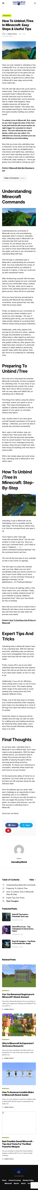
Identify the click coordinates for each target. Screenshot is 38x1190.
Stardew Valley (28, 1180)
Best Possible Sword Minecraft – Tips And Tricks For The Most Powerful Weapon (18, 1144)
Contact (30, 1183)
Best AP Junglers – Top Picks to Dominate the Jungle (23, 942)
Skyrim (16, 1183)
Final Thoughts (12, 901)
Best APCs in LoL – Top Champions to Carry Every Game (22, 929)
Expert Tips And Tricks (15, 898)
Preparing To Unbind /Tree (16, 888)
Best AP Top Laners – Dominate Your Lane (20, 915)
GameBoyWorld (19, 862)
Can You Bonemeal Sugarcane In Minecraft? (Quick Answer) (18, 995)
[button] (3, 3)
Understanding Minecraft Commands (20, 885)
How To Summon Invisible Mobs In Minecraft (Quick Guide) (18, 1093)
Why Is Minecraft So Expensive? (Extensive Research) (18, 1044)
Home (4, 1180)
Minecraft (7, 15)
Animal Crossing (15, 1180)
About (23, 1183)
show (22, 178)
